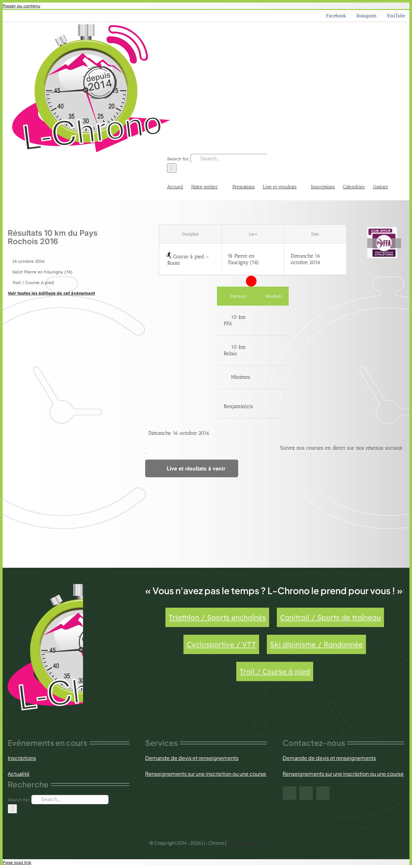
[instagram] (306, 793)
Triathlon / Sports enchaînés (217, 617)
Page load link (17, 862)
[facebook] (289, 793)
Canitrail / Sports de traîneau (330, 617)
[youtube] (323, 793)
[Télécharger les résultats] (274, 320)
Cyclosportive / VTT (221, 644)
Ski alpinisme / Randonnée (316, 644)
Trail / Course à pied (274, 671)
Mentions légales (245, 843)
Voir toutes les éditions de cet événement (51, 293)
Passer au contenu (21, 5)
